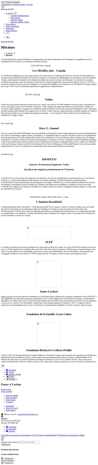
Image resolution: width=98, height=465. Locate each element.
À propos (9, 53)
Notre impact (11, 410)
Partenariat (10, 406)
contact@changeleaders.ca (28, 414)
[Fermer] (3, 366)
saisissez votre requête (9, 442)
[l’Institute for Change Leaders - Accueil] (17, 4)
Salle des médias (12, 396)
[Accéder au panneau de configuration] (16, 435)
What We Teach (12, 408)
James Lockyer (6, 296)
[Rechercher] (3, 7)
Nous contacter (11, 398)
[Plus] (15, 13)
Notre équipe (11, 400)
